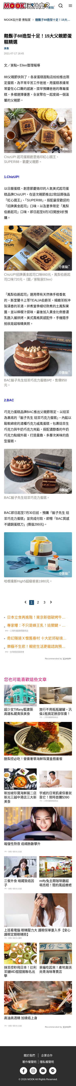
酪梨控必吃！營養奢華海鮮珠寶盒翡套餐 (33, 759)
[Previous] (25, 602)
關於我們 (29, 1055)
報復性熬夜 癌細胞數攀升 (22, 844)
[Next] (51, 602)
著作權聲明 (29, 1061)
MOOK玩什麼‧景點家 (17, 19)
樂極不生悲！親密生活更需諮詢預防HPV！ (36, 647)
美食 (6, 48)
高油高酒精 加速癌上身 (20, 1018)
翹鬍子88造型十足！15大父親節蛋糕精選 (52, 20)
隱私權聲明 (47, 1061)
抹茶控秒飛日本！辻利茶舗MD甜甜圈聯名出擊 (20, 972)
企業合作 (46, 1055)
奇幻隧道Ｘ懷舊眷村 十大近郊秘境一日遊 (36, 638)
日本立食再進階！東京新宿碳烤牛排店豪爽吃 (36, 617)
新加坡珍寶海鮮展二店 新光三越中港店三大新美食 (20, 797)
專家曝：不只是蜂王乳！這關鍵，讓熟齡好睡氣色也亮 (36, 625)
